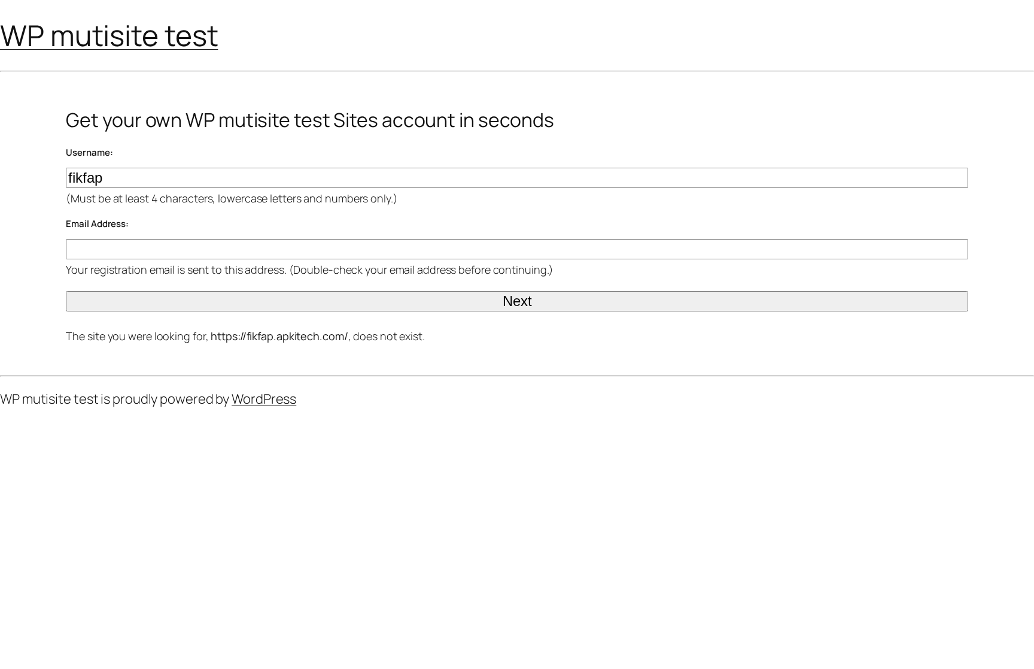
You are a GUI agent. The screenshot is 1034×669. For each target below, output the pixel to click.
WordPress (264, 399)
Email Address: (97, 223)
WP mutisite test (109, 35)
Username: (89, 152)
